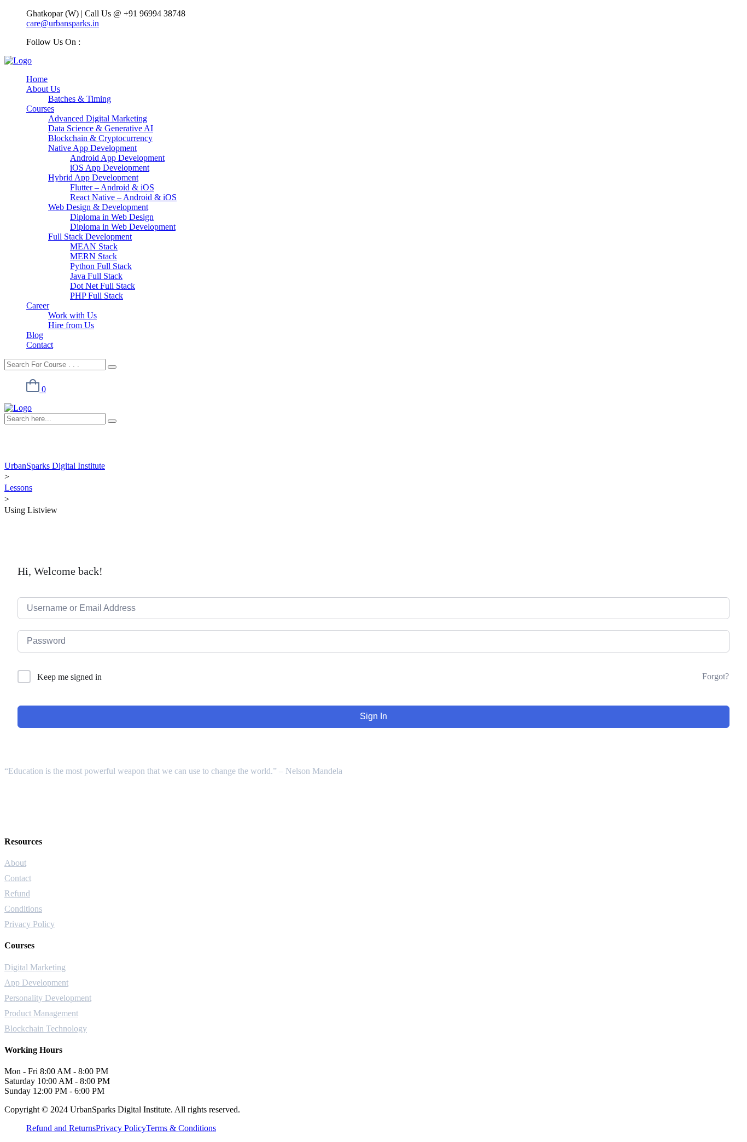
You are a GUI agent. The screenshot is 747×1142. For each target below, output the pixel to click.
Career (37, 305)
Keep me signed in (69, 676)
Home (37, 79)
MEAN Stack (94, 246)
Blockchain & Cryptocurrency (100, 138)
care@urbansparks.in (62, 23)
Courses (40, 108)
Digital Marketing (35, 967)
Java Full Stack (96, 276)
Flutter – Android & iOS (112, 187)
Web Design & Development (98, 207)
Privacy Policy (29, 924)
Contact (39, 344)
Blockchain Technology (45, 1028)
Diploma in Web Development (123, 226)
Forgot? (715, 676)
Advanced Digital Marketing (97, 118)
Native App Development (92, 148)
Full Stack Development (90, 236)
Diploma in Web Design (112, 217)
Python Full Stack (101, 266)
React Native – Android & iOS (123, 197)
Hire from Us (71, 325)
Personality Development (47, 998)
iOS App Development (109, 167)
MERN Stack (93, 256)
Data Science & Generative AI (100, 128)
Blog (34, 335)
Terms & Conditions (181, 1128)
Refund (17, 893)
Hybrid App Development (93, 177)
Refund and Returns (61, 1128)
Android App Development (117, 157)
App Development (36, 982)
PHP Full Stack (96, 295)
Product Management (41, 1013)
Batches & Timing (79, 98)
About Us (43, 89)
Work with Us (72, 315)
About (15, 862)
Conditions (23, 908)
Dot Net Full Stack (102, 285)
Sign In (373, 716)
